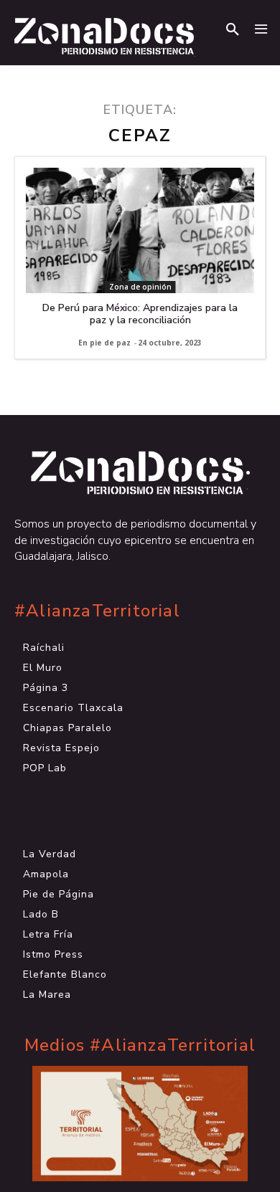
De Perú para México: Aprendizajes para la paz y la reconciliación (140, 314)
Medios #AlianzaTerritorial (140, 1045)
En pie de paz (104, 343)
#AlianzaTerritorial (97, 611)
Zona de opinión (140, 287)
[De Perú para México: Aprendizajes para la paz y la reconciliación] (140, 230)
